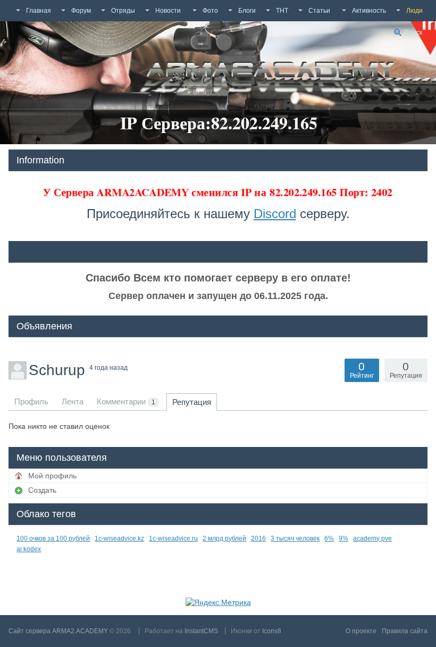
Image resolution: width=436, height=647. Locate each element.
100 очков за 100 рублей (53, 538)
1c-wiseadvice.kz (119, 538)
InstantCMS (201, 631)
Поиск (413, 32)
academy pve (372, 538)
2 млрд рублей (224, 538)
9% (343, 538)
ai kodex (28, 549)
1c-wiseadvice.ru (173, 538)
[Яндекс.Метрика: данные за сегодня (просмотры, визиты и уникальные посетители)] (218, 602)
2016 (258, 538)
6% (329, 538)
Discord (275, 213)
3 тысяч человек (295, 538)
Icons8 (271, 631)
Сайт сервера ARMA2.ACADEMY (58, 631)
